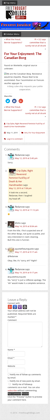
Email (11, 358)
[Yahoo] (20, 307)
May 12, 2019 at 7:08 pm (20, 188)
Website (11, 366)
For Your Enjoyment (36, 132)
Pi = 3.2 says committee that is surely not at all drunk (35, 42)
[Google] (15, 307)
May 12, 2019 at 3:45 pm (26, 158)
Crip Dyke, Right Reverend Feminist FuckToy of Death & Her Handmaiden (21, 178)
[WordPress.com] (25, 307)
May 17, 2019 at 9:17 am (26, 252)
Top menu (11, 3)
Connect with (14, 303)
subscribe (12, 390)
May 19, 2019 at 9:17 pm (26, 272)
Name (11, 349)
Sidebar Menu (12, 34)
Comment (12, 320)
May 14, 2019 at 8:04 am (26, 226)
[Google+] (10, 307)
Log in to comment (15, 139)
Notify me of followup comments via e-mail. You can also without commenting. (24, 387)
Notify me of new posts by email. (25, 381)
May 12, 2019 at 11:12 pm (27, 210)
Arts (26, 132)
